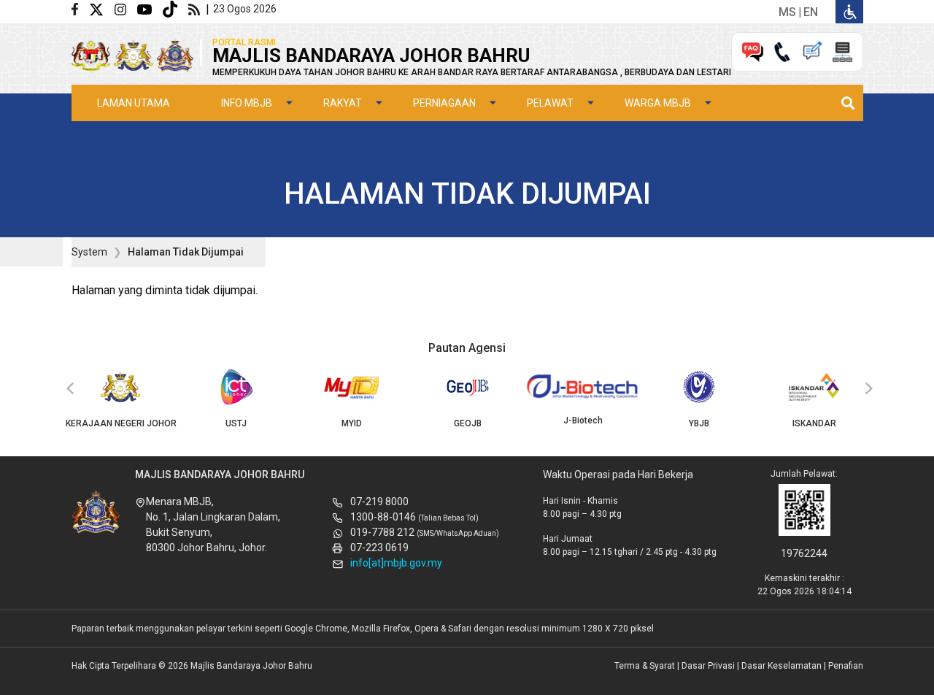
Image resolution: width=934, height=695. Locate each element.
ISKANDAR (814, 423)
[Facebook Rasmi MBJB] (80, 8)
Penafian (845, 666)
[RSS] (197, 8)
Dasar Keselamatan (781, 666)
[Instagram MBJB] (126, 8)
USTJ (236, 423)
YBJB (699, 423)
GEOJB (468, 423)
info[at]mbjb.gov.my (396, 563)
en (810, 12)
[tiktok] (175, 8)
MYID (351, 423)
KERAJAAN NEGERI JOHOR (121, 423)
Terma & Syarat (644, 666)
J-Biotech (583, 420)
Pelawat (550, 103)
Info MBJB (246, 103)
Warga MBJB (658, 103)
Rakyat (342, 103)
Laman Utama (133, 103)
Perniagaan (444, 103)
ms (787, 12)
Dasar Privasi (708, 666)
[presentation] (67, 389)
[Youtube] (150, 8)
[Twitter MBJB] (102, 8)
